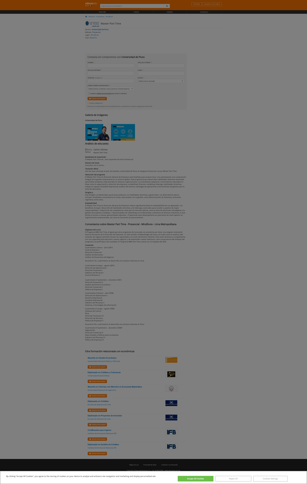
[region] (153, 477)
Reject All (233, 478)
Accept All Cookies (195, 478)
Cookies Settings (270, 478)
